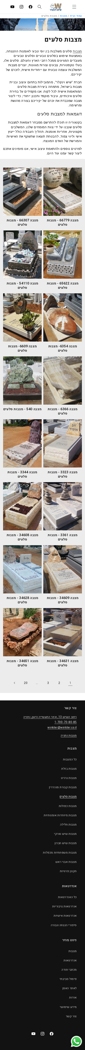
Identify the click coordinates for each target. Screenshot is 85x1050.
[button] (74, 6)
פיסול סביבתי (68, 979)
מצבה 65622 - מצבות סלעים (63, 285)
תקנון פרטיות (68, 871)
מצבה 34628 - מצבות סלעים (22, 600)
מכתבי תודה (69, 970)
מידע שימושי (68, 1007)
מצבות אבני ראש (66, 862)
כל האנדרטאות (67, 897)
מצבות (63, 16)
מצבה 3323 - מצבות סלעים (62, 474)
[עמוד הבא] (14, 682)
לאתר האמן (69, 988)
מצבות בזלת (69, 769)
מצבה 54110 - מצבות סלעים (22, 285)
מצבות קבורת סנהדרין (63, 787)
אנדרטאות (70, 960)
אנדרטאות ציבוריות (64, 906)
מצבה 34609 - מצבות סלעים (63, 600)
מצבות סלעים (68, 796)
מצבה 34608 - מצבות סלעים (22, 537)
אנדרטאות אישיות (65, 916)
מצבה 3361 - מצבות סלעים (62, 537)
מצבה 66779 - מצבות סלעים (63, 222)
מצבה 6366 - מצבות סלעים (62, 411)
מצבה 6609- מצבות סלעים (22, 348)
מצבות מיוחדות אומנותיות (60, 815)
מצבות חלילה (68, 824)
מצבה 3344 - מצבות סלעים (22, 474)
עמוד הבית (76, 16)
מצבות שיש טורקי (65, 834)
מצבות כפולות (68, 806)
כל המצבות (70, 759)
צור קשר (71, 1016)
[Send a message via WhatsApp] (76, 1041)
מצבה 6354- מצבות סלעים (62, 348)
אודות (73, 997)
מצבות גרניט (69, 778)
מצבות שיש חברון (65, 843)
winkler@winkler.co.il (62, 727)
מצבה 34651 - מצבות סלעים (22, 663)
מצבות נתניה (69, 735)
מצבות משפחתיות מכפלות (60, 852)
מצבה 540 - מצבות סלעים (22, 409)
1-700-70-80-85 (65, 722)
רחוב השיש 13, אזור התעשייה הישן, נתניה (50, 717)
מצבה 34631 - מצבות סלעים (63, 663)
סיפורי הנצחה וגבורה (64, 925)
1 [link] (70, 683)
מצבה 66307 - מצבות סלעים (22, 222)
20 (25, 683)
